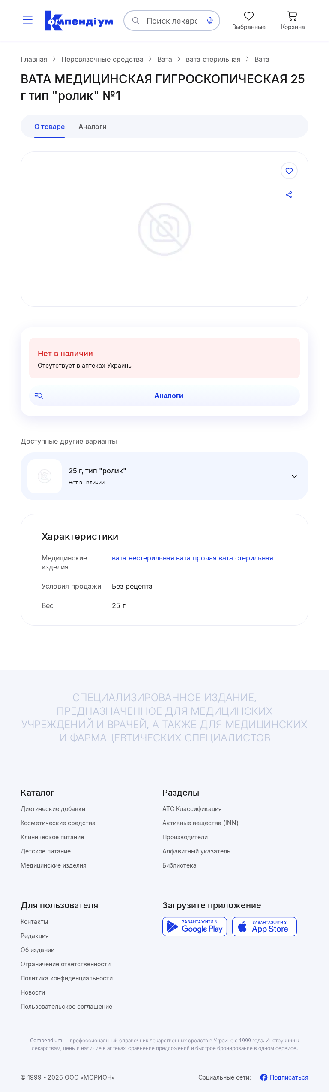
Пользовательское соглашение (66, 1006)
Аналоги (168, 395)
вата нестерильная (143, 558)
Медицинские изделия (54, 865)
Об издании (37, 949)
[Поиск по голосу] (209, 20)
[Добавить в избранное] (289, 170)
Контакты (34, 921)
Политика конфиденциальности (67, 978)
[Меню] (27, 20)
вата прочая (196, 558)
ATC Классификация (192, 808)
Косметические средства (58, 822)
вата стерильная (245, 558)
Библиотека (179, 865)
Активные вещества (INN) (200, 822)
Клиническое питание (52, 837)
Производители (185, 837)
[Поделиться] (289, 194)
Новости (33, 992)
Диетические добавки (53, 808)
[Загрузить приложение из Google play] (194, 926)
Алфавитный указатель (196, 851)
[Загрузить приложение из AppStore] (264, 926)
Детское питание (46, 851)
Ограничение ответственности (66, 964)
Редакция (35, 935)
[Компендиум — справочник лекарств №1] (79, 20)
